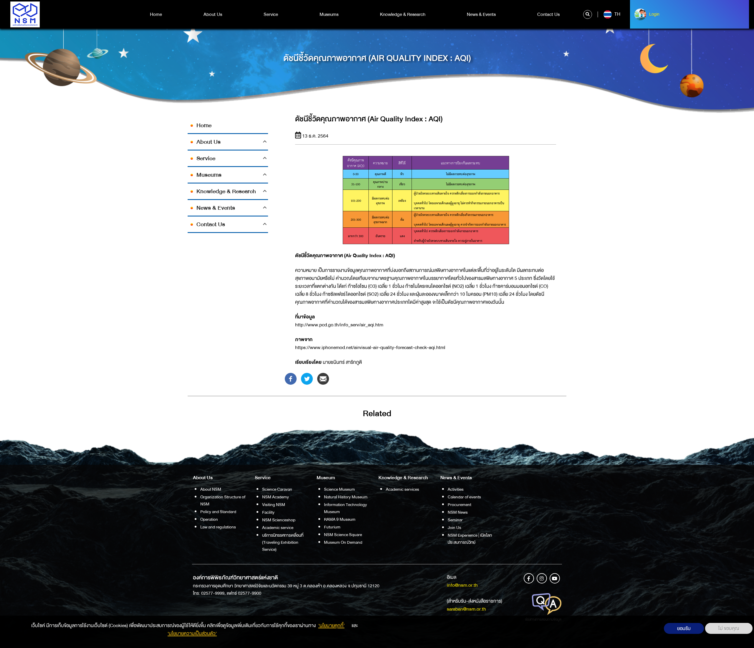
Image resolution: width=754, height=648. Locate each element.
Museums (329, 14)
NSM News (458, 512)
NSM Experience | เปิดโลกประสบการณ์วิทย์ (470, 539)
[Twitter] (307, 378)
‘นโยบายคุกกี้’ (331, 625)
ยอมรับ (684, 628)
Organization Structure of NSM (222, 500)
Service (271, 14)
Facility (268, 512)
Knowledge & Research (402, 14)
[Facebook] (291, 378)
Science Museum (339, 489)
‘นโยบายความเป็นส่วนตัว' (192, 633)
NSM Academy (275, 496)
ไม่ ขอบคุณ (728, 628)
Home (156, 14)
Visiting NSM (273, 504)
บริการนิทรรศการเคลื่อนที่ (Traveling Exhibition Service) (282, 542)
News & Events (481, 14)
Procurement (459, 504)
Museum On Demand (343, 542)
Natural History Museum (346, 496)
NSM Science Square (343, 534)
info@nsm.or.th (462, 585)
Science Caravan (277, 489)
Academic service (277, 527)
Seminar (455, 519)
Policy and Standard (218, 511)
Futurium (332, 526)
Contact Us (548, 14)
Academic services (402, 489)
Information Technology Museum (345, 508)
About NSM (210, 489)
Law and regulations (218, 526)
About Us (213, 14)
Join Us (454, 527)
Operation (209, 519)
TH (616, 14)
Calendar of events (464, 496)
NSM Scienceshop (278, 519)
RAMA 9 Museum (339, 519)
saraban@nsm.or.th (466, 609)
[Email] (323, 378)
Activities (456, 489)
